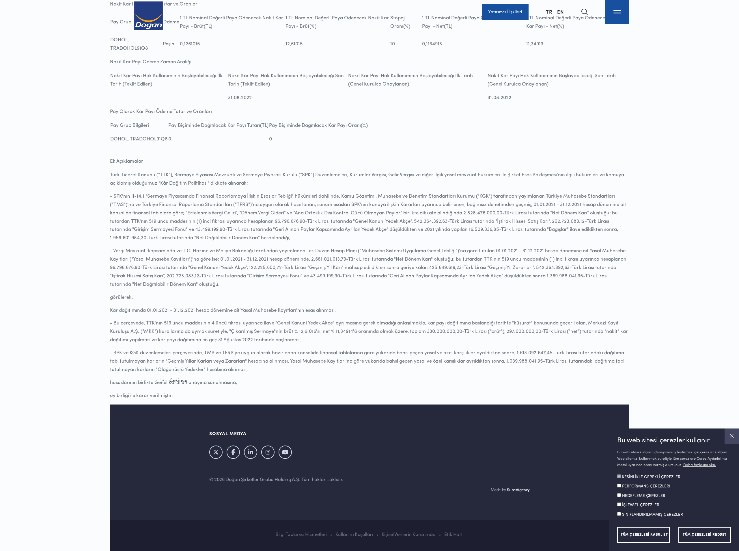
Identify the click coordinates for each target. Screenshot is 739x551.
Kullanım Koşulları (354, 534)
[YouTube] (285, 452)
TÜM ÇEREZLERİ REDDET (705, 535)
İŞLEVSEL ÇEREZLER (640, 505)
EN (560, 11)
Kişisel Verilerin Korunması (409, 534)
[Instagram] (268, 452)
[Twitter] (216, 452)
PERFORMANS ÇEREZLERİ (646, 487)
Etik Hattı (454, 534)
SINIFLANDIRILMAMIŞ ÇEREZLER (652, 515)
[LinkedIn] (250, 452)
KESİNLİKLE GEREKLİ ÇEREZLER (651, 477)
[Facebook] (233, 452)
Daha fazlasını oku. (699, 465)
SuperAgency (518, 490)
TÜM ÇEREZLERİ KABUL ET (644, 535)
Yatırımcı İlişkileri (505, 12)
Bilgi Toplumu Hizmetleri (300, 534)
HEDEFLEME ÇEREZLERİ (644, 496)
